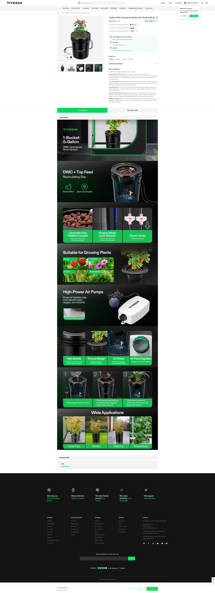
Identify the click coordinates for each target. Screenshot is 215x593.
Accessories (50, 543)
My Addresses (122, 532)
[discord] (162, 543)
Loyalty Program (75, 532)
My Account (122, 521)
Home (58, 13)
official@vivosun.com (148, 524)
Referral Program (99, 537)
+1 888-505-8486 (147, 526)
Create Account (123, 526)
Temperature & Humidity (53, 540)
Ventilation (49, 534)
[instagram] (144, 543)
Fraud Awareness (99, 523)
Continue (184, 15)
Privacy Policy (98, 526)
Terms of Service (99, 529)
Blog (96, 532)
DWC (62, 13)
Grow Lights (50, 532)
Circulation (49, 537)
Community (178, 3)
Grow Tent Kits (50, 523)
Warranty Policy (75, 529)
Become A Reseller (99, 543)
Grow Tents (50, 529)
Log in (120, 523)
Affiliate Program (99, 540)
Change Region (193, 15)
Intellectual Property (100, 534)
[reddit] (166, 543)
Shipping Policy (75, 523)
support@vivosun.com (148, 538)
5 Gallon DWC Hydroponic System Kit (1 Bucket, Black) (132, 17)
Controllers (49, 526)
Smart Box (49, 521)
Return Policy (74, 526)
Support (163, 3)
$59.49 (112, 21)
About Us (97, 521)
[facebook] (148, 543)
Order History (122, 529)
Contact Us (74, 521)
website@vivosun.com (152, 533)
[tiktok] (153, 543)
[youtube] (157, 543)
